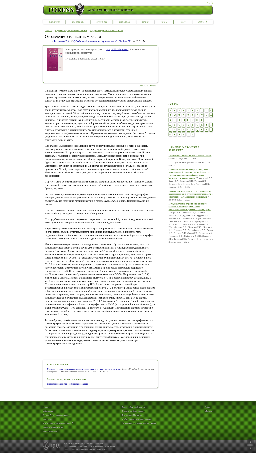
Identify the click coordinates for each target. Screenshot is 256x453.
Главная (48, 30)
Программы (47, 419)
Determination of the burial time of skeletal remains (190, 155)
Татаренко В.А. (62, 41)
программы (102, 21)
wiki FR (182, 21)
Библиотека (48, 411)
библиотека (54, 21)
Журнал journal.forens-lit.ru (132, 415)
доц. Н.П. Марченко (117, 49)
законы (145, 21)
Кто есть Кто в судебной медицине (56, 415)
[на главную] (65, 10)
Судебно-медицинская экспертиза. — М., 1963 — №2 (102, 41)
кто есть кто (78, 21)
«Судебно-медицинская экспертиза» (106, 30)
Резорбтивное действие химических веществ (67, 383)
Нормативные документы (53, 427)
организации (124, 21)
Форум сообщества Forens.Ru (133, 407)
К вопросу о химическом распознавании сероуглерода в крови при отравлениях (83, 369)
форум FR (202, 21)
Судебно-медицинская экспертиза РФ (58, 423)
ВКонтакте (209, 411)
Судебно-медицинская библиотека (71, 30)
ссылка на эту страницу (147, 85)
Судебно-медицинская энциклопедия (136, 419)
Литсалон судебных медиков (133, 411)
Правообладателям (50, 431)
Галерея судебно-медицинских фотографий (139, 423)
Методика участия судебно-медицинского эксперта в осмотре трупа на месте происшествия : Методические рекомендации (190, 206)
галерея (164, 21)
